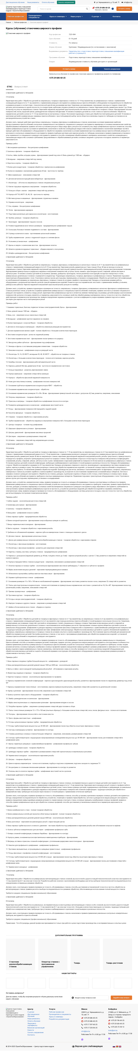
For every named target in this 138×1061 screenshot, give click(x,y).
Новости (30, 1030)
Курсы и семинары (57, 16)
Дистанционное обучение (15, 2)
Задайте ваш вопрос (121, 998)
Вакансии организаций (35, 1028)
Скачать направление (66, 2)
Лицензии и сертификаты (32, 1024)
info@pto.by (128, 2)
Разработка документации (59, 1019)
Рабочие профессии (16, 16)
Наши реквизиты (33, 2)
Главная (8, 22)
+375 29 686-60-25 (102, 8)
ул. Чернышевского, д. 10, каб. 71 (107, 2)
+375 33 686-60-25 (90, 1021)
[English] (120, 1046)
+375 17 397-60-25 (90, 1024)
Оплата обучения (48, 2)
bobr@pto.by (112, 1030)
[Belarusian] (117, 1046)
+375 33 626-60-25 (117, 1024)
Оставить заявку (124, 9)
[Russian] (114, 1046)
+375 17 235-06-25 (90, 1028)
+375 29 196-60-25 (117, 1020)
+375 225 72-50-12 (117, 1027)
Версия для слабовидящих (89, 1046)
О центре (95, 16)
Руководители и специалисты (35, 16)
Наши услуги (76, 16)
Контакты (116, 16)
